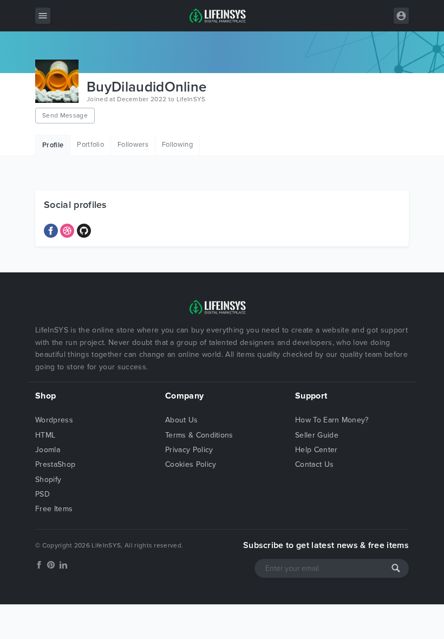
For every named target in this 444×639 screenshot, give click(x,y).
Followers (132, 144)
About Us (181, 420)
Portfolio (90, 144)
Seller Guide (316, 435)
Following (177, 144)
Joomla (47, 449)
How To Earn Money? (332, 420)
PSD (42, 494)
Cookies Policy (190, 464)
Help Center (316, 449)
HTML (45, 435)
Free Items (54, 508)
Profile (52, 145)
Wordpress (54, 420)
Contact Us (314, 464)
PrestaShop (55, 464)
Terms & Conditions (199, 435)
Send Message (65, 115)
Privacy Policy (189, 449)
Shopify (48, 479)
